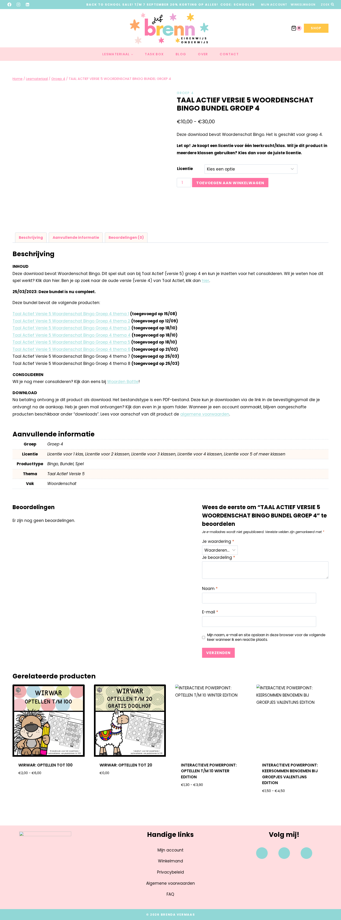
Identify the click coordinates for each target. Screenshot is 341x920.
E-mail (210, 612)
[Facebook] (9, 4)
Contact (229, 54)
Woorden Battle (122, 381)
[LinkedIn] (28, 4)
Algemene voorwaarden (170, 883)
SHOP (316, 28)
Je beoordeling (218, 557)
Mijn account (274, 5)
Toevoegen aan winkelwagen (230, 183)
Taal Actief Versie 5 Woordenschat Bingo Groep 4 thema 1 (71, 314)
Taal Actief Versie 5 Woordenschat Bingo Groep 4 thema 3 (71, 328)
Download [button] (129, 788)
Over (203, 54)
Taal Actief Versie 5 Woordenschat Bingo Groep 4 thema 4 (72, 335)
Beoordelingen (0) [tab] (126, 237)
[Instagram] (19, 4)
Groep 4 (185, 93)
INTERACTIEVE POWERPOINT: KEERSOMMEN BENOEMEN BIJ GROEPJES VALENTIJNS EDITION (290, 774)
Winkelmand (170, 861)
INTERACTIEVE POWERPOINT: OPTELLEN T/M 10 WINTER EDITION (209, 771)
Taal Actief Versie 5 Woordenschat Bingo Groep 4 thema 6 (71, 349)
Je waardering (218, 541)
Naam (210, 588)
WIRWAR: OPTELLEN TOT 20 (126, 765)
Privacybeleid (170, 872)
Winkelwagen (303, 5)
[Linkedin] (306, 853)
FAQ (170, 894)
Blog (181, 54)
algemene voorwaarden (204, 414)
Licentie (185, 168)
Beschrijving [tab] (31, 237)
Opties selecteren (48, 788)
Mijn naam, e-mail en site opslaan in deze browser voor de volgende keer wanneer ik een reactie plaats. (266, 637)
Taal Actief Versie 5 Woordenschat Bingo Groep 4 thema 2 (71, 321)
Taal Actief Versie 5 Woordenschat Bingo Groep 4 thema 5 (71, 342)
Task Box (154, 54)
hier (205, 280)
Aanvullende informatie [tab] (76, 237)
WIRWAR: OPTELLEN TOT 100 (45, 765)
